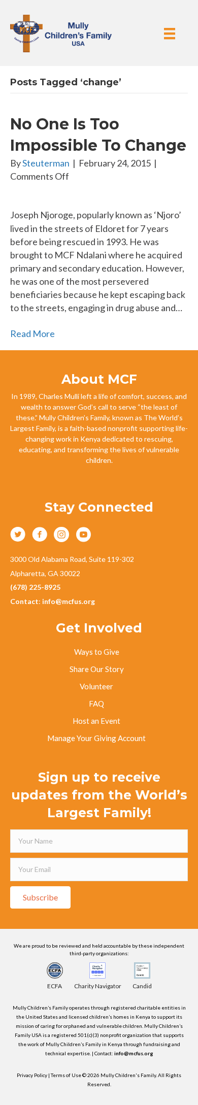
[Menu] (169, 33)
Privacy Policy (32, 1075)
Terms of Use (66, 1075)
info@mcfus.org (133, 1053)
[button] (40, 897)
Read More (32, 333)
